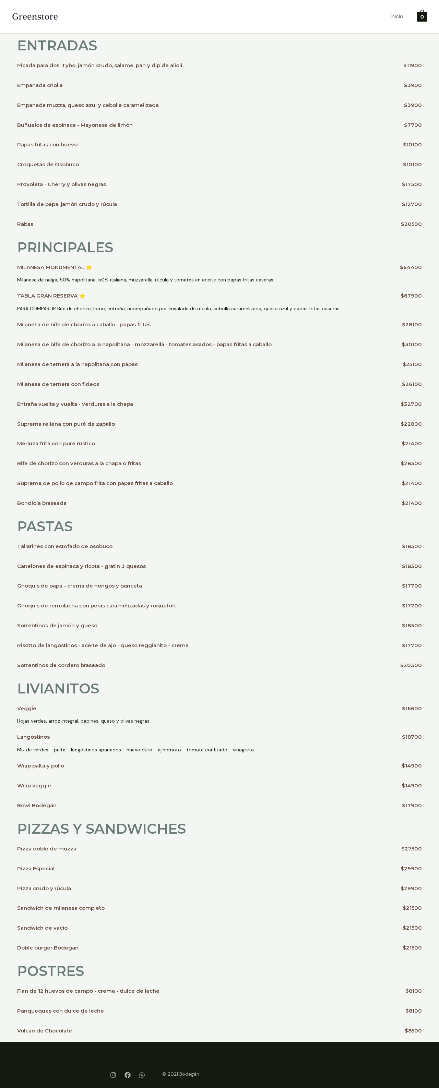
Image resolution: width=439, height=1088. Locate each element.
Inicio (397, 16)
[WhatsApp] (142, 1075)
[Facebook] (127, 1075)
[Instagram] (113, 1075)
